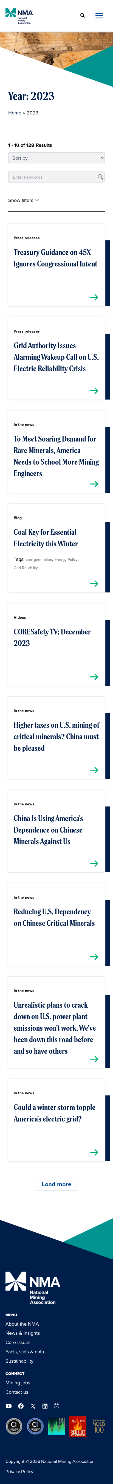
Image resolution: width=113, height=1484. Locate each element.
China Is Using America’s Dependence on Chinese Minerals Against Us (48, 830)
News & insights (22, 1333)
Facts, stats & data (24, 1351)
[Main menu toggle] (99, 15)
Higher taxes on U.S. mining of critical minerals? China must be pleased (56, 736)
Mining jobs (17, 1382)
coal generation (39, 559)
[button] (82, 15)
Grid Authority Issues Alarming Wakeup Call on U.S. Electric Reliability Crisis (56, 357)
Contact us (16, 1392)
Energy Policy (66, 559)
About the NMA (22, 1323)
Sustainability (19, 1360)
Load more (56, 1184)
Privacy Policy (19, 1471)
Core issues (17, 1342)
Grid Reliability (26, 567)
